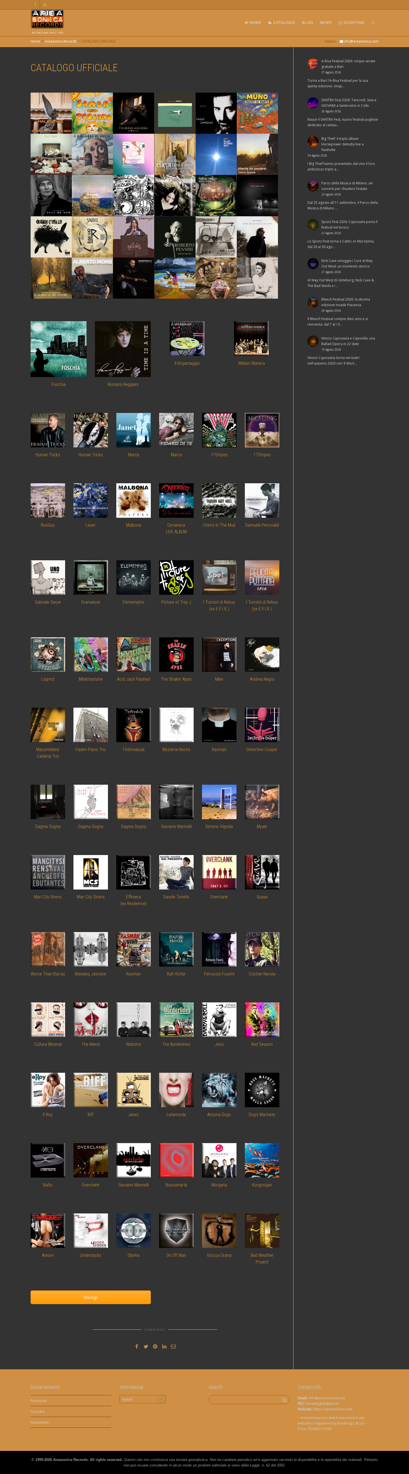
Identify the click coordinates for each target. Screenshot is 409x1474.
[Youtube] (45, 4)
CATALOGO (283, 23)
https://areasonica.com (333, 1408)
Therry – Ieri (207, 269)
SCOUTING (353, 23)
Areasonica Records (61, 41)
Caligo (159, 187)
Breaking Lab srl (350, 1423)
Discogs (90, 1297)
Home (35, 41)
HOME (255, 23)
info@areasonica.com (326, 1397)
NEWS (326, 23)
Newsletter (40, 1422)
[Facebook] (35, 4)
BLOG (307, 23)
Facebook (39, 1400)
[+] (51, 113)
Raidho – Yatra (87, 228)
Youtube (38, 1411)
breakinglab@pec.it (322, 1403)
